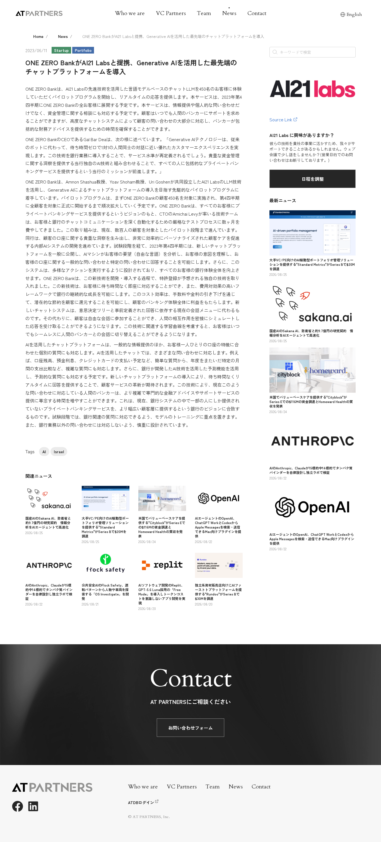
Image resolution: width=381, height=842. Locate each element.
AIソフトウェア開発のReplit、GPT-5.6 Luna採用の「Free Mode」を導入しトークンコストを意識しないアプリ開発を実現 (161, 594)
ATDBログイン (141, 802)
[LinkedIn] (33, 806)
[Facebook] (17, 806)
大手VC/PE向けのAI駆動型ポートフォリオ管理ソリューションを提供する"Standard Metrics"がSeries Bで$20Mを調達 (105, 527)
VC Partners (171, 13)
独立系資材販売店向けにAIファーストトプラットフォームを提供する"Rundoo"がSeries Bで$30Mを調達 (218, 592)
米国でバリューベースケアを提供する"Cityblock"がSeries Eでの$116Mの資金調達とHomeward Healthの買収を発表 (161, 527)
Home (38, 36)
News (229, 13)
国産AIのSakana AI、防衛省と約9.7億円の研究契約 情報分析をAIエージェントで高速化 (48, 522)
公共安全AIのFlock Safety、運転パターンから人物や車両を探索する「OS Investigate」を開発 (105, 592)
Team (204, 13)
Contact (256, 13)
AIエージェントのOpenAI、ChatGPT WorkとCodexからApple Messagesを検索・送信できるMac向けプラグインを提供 (218, 527)
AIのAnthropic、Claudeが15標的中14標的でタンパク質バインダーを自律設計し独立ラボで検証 (49, 592)
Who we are (130, 13)
